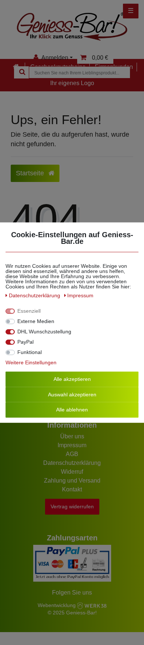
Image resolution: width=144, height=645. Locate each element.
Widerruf (72, 472)
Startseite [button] (31, 173)
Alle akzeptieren (72, 379)
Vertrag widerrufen (72, 506)
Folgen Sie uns (72, 592)
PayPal (25, 342)
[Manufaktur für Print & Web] (92, 605)
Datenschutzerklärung (72, 463)
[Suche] (21, 72)
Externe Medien (35, 321)
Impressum (72, 445)
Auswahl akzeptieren (72, 394)
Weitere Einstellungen (31, 362)
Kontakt (72, 489)
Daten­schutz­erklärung (35, 295)
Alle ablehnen (72, 410)
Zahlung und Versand (72, 480)
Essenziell (29, 311)
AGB (72, 454)
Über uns (72, 436)
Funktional (29, 352)
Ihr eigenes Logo (72, 83)
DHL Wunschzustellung (44, 331)
